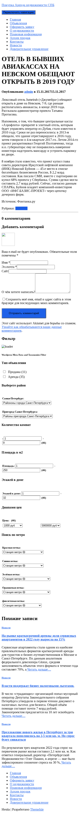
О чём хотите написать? (18, 292)
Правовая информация (26, 34)
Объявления (18, 23)
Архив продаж (20, 38)
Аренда (16, 377)
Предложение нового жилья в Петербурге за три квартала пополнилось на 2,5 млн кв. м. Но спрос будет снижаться (38, 735)
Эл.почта (9, 267)
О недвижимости (22, 30)
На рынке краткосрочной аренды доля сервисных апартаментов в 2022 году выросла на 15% (39, 637)
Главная (15, 19)
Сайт (5, 271)
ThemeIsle (37, 809)
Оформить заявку (22, 27)
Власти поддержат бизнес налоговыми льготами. (38, 686)
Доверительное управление (29, 49)
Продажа (16, 372)
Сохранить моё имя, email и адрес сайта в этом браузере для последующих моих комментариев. (36, 301)
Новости (16, 45)
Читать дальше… (38, 669)
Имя (6, 262)
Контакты (17, 41)
